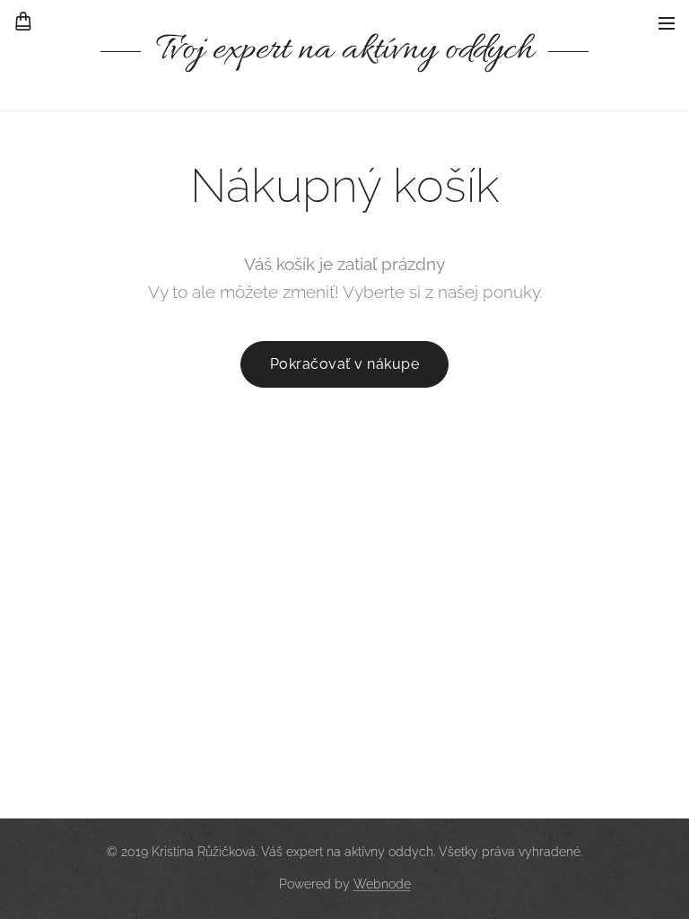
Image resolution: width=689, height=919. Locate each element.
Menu (667, 22)
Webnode (382, 884)
